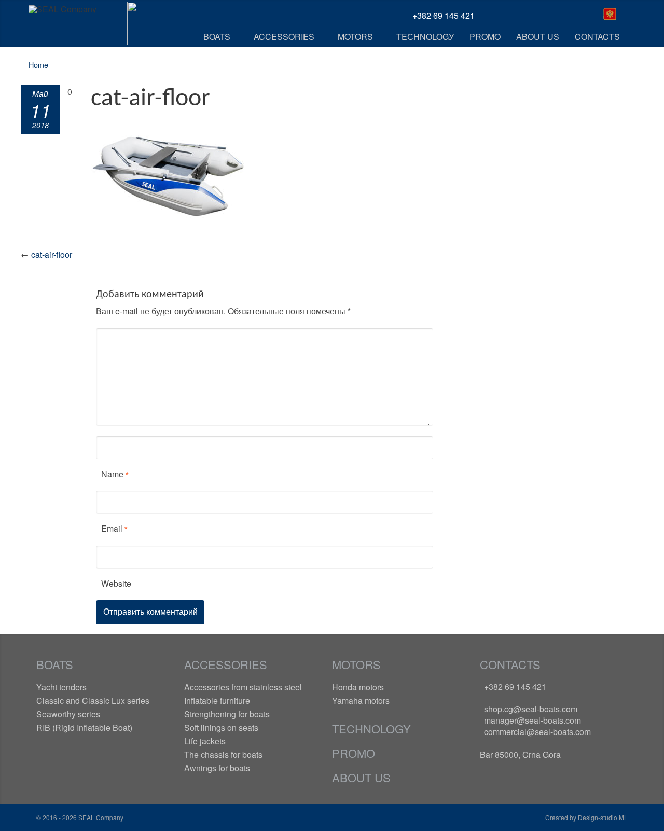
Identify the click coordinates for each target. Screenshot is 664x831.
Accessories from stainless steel (243, 687)
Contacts (510, 664)
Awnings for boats (217, 768)
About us (361, 777)
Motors (356, 664)
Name (112, 474)
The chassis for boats (223, 754)
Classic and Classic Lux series (92, 701)
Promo (353, 753)
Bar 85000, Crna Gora (520, 754)
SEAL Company (100, 817)
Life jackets (205, 741)
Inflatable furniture (217, 701)
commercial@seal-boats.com (537, 732)
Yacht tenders (61, 687)
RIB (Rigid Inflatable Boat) (84, 727)
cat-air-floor (51, 254)
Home (38, 64)
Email (111, 528)
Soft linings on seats (221, 727)
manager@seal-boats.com (532, 720)
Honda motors (358, 687)
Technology (371, 729)
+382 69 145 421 (515, 687)
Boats (54, 664)
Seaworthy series (68, 714)
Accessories (225, 664)
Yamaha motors (361, 701)
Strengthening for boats (227, 714)
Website (116, 583)
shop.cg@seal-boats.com (530, 709)
